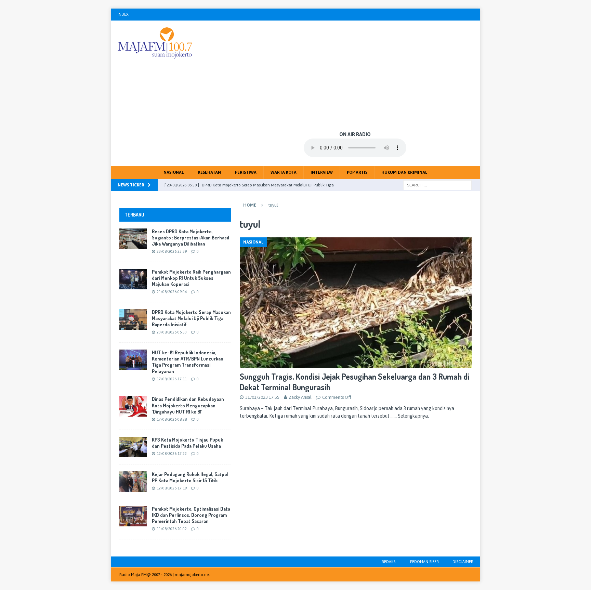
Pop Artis (357, 172)
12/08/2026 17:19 (172, 488)
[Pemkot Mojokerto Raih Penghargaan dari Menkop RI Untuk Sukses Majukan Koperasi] (133, 279)
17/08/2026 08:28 (172, 419)
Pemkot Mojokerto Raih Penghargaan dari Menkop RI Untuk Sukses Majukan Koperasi (191, 278)
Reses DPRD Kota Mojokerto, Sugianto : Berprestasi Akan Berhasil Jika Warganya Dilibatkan (190, 237)
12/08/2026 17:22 (172, 453)
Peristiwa (246, 172)
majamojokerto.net (192, 574)
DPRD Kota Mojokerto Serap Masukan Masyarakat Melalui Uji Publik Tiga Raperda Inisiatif (191, 318)
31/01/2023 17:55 (262, 397)
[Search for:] (437, 185)
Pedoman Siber (424, 562)
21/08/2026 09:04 (172, 292)
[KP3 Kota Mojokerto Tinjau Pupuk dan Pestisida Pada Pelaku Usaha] (133, 447)
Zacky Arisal (300, 397)
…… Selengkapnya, (410, 416)
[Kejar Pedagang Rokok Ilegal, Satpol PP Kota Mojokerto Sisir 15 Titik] (133, 481)
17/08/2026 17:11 (172, 379)
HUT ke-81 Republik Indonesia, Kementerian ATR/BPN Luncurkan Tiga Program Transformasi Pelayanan (187, 362)
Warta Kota (284, 172)
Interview (322, 172)
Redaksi (389, 562)
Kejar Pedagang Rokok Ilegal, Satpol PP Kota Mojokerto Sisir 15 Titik (190, 477)
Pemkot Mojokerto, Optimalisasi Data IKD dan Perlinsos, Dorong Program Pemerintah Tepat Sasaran (191, 515)
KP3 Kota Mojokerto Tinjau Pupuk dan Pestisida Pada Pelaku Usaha (187, 443)
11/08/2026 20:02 (172, 529)
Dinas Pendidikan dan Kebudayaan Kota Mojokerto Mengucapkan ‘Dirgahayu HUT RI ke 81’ (188, 405)
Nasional (173, 172)
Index (123, 14)
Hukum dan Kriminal (404, 172)
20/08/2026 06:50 (172, 332)
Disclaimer (462, 562)
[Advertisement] (355, 75)
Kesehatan (209, 172)
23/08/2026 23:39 (172, 251)
